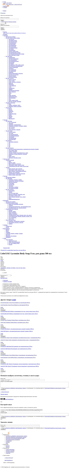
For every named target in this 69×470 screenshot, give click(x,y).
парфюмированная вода (14, 199)
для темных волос (13, 40)
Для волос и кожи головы (12, 203)
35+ (9, 144)
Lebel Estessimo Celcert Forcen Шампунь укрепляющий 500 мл (15, 305)
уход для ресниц (12, 122)
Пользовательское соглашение (13, 439)
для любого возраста (13, 141)
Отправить (3, 389)
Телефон (3, 411)
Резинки (10, 110)
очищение (11, 72)
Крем (10, 161)
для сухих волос (12, 46)
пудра (10, 86)
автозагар (11, 123)
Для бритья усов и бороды (12, 209)
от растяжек (11, 183)
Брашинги (8, 237)
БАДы (7, 227)
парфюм (10, 89)
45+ (9, 145)
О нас (4, 1)
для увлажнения (12, 69)
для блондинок (12, 44)
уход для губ (11, 128)
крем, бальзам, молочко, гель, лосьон (17, 196)
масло (10, 198)
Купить (2, 276)
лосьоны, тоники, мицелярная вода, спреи (18, 152)
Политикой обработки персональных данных (55, 388)
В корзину (3, 310)
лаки (10, 94)
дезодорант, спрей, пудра (14, 195)
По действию (9, 56)
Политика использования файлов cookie (15, 438)
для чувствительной (13, 134)
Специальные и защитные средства (17, 173)
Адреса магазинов (7, 2)
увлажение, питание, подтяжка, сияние (18, 126)
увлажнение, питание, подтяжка (16, 181)
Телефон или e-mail (5, 380)
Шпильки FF (12, 118)
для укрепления (12, 71)
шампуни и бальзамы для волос (16, 204)
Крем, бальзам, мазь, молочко (15, 168)
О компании (9, 440)
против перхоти (12, 75)
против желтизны (13, 77)
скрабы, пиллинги (13, 151)
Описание (5, 280)
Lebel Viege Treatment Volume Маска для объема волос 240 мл (15, 322)
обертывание (12, 190)
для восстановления (13, 67)
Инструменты (6, 228)
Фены (7, 231)
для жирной (11, 137)
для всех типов (12, 132)
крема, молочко (12, 95)
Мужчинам (5, 200)
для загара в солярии (13, 187)
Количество (3, 275)
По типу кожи (9, 130)
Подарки (5, 34)
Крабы (10, 115)
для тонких (11, 49)
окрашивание (12, 57)
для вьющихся (12, 50)
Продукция (5, 444)
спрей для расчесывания (14, 242)
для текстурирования (13, 58)
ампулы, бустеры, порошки (15, 101)
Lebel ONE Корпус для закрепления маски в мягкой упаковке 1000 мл (17, 331)
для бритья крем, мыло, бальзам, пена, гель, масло (20, 215)
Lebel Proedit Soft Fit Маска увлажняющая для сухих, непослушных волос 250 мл (19, 313)
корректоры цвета (13, 96)
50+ (9, 146)
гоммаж (10, 192)
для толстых (11, 39)
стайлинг (11, 205)
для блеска (11, 68)
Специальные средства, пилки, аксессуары (18, 166)
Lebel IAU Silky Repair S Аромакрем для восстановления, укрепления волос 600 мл (20, 366)
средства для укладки (13, 74)
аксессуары (11, 218)
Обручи (10, 112)
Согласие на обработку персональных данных (16, 436)
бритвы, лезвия (12, 211)
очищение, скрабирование (15, 124)
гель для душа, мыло (13, 193)
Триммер (8, 232)
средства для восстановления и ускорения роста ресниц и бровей (24, 149)
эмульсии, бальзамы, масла (15, 157)
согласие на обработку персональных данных (15, 388)
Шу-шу (10, 108)
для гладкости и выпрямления (15, 66)
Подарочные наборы (10, 36)
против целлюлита (13, 182)
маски (10, 93)
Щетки (7, 229)
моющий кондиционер (14, 90)
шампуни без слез (13, 240)
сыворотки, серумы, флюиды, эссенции (18, 154)
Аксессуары (8, 107)
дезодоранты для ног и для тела (16, 222)
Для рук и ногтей (10, 160)
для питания (11, 62)
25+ (9, 143)
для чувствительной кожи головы (16, 53)
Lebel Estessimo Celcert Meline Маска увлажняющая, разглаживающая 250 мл (18, 357)
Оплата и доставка (7, 281)
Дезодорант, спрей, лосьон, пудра (16, 165)
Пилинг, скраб (12, 162)
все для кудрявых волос (14, 243)
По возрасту (9, 140)
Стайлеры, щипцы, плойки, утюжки (14, 233)
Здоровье (5, 224)
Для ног (8, 167)
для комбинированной (14, 135)
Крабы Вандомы (12, 113)
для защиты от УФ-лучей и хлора (16, 64)
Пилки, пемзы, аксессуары (15, 174)
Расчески (8, 234)
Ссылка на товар (4, 409)
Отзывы (5, 7)
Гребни (10, 117)
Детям (4, 238)
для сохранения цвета (14, 61)
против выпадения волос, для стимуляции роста (20, 206)
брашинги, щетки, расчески (15, 106)
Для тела (5, 176)
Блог (7, 443)
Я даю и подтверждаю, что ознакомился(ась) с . (34, 388)
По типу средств (10, 78)
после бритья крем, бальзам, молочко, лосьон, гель (20, 216)
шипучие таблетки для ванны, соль (17, 194)
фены (10, 104)
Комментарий (4, 412)
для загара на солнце (13, 188)
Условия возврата (10, 451)
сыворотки (11, 84)
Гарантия (8, 453)
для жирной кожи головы (14, 52)
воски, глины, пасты (13, 100)
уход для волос (9, 239)
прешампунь (11, 88)
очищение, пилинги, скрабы (15, 179)
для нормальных (12, 42)
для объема (11, 63)
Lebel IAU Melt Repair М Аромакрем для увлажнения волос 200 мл (16, 348)
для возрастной (12, 139)
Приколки (11, 111)
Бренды (5, 31)
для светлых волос (13, 41)
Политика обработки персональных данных (16, 437)
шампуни (11, 83)
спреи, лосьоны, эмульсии (15, 82)
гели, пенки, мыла (13, 150)
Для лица (5, 119)
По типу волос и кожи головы (13, 38)
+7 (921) (5, 21)
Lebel (2, 260)
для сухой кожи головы (14, 55)
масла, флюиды (12, 91)
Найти (2, 20)
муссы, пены (11, 80)
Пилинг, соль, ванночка (14, 172)
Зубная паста (9, 226)
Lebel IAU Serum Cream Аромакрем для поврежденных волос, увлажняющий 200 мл (20, 340)
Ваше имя (3, 378)
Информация (6, 434)
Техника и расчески (10, 102)
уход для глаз (12, 127)
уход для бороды (12, 217)
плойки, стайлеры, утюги (14, 105)
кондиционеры (12, 97)
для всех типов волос (13, 51)
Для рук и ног (6, 159)
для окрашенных (12, 45)
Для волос (5, 35)
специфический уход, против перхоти (17, 207)
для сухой (11, 133)
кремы (10, 155)
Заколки (10, 116)
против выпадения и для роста (16, 73)
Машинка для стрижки (11, 235)
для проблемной (12, 138)
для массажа (11, 184)
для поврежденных (13, 47)
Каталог (2, 29)
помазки (10, 210)
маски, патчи (12, 156)
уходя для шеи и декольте (14, 129)
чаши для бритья (12, 212)
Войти (4, 10)
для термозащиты (13, 60)
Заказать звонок (12, 21)
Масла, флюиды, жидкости (15, 163)
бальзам (10, 244)
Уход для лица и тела (10, 220)
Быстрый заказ (4, 278)
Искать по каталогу (5, 17)
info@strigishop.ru (9, 399)
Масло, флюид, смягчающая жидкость (17, 171)
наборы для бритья (13, 214)
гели (10, 99)
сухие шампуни (12, 85)
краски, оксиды (12, 79)
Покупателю (6, 448)
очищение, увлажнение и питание (16, 221)
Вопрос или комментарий (6, 381)
